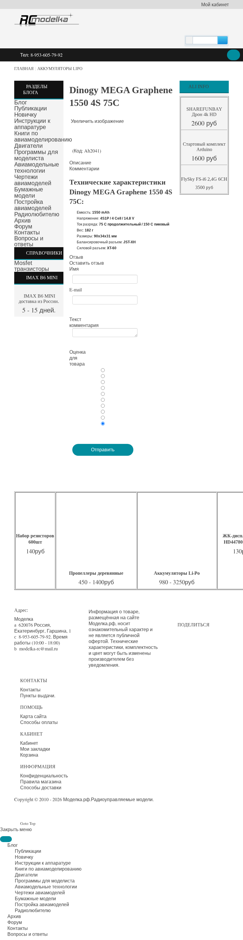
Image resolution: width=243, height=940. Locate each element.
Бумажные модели (28, 192)
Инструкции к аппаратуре (32, 124)
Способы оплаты (39, 722)
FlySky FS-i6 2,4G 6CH (204, 179)
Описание (80, 163)
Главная (23, 68)
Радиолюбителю (36, 214)
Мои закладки (35, 749)
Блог (20, 102)
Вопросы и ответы (28, 241)
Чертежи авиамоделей (32, 180)
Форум (23, 226)
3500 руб (204, 187)
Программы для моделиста (36, 155)
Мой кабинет (215, 4)
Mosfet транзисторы (31, 266)
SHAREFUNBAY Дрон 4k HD (204, 112)
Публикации (30, 108)
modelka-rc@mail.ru (38, 648)
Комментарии (84, 169)
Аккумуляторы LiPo (59, 68)
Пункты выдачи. (37, 695)
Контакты (27, 232)
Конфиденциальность (44, 776)
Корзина (29, 755)
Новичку (25, 114)
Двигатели (28, 145)
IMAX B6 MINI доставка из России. (39, 298)
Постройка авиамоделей (32, 205)
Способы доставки (40, 787)
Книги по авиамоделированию (43, 136)
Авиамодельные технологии (36, 167)
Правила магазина (40, 782)
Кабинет (29, 743)
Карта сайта (33, 716)
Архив (22, 220)
